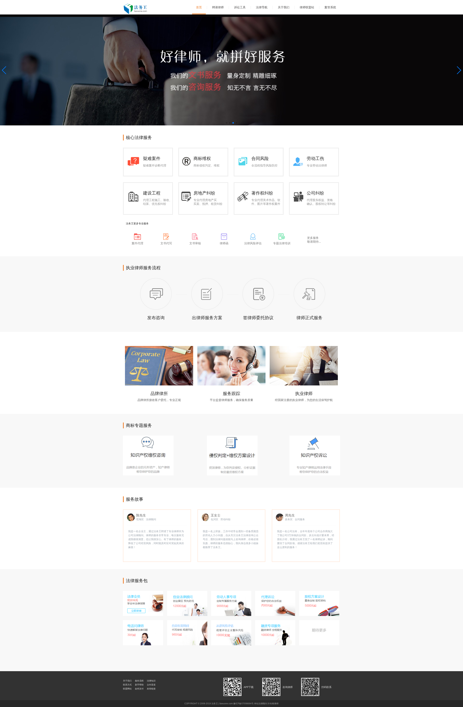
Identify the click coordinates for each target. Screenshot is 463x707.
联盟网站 (127, 688)
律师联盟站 (307, 7)
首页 (199, 7)
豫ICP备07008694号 (243, 703)
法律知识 (151, 680)
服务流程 (139, 680)
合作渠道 (151, 684)
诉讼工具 (240, 7)
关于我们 (283, 7)
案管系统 (330, 7)
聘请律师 (218, 7)
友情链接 (151, 688)
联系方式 (127, 684)
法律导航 (261, 7)
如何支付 (139, 688)
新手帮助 (139, 684)
